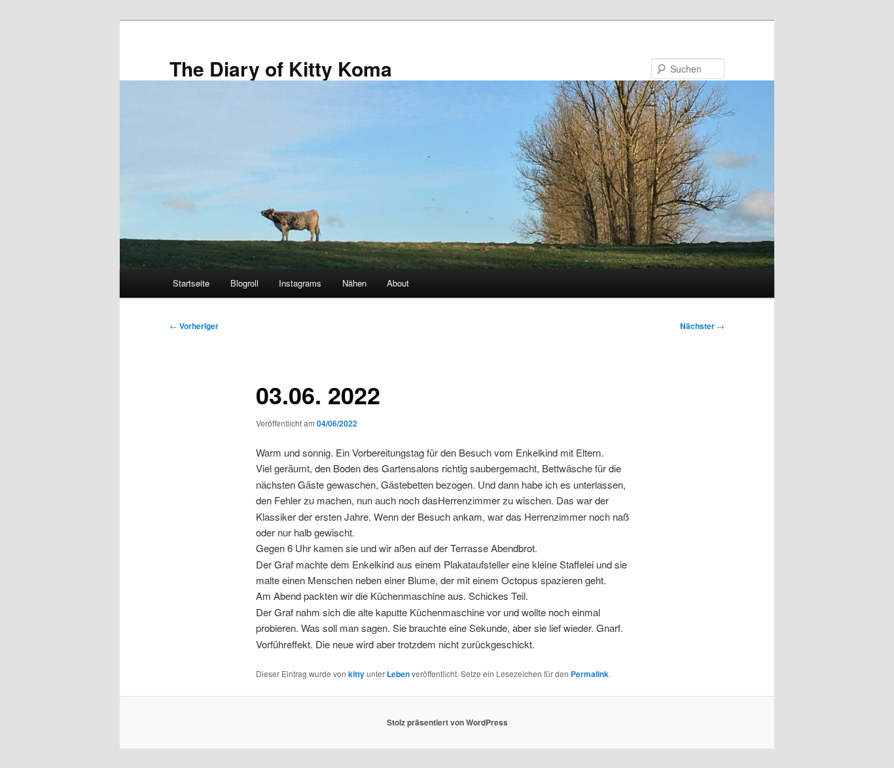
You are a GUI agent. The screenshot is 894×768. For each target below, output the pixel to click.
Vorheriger (194, 326)
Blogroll (244, 283)
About (398, 283)
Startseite (191, 283)
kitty (356, 674)
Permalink (590, 674)
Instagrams (300, 283)
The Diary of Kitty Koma (281, 68)
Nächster (702, 326)
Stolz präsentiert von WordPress (447, 722)
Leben (398, 674)
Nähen (354, 283)
